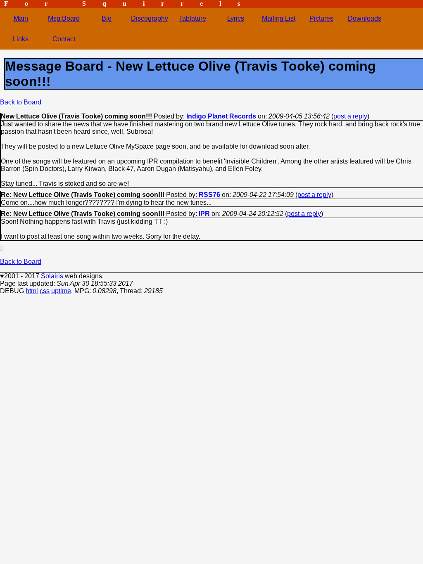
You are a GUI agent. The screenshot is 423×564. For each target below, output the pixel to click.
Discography (149, 18)
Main (21, 18)
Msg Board (64, 18)
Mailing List (278, 18)
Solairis (52, 276)
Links (21, 39)
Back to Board (20, 102)
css (45, 290)
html (32, 290)
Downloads (364, 18)
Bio (107, 18)
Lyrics (235, 18)
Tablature (192, 18)
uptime (61, 290)
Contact (63, 39)
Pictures (321, 18)
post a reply (350, 116)
